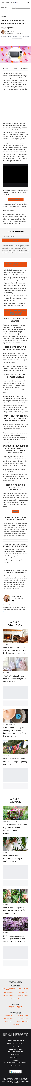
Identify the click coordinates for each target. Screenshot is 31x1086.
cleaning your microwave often (13, 217)
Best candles (15, 1024)
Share (6, 68)
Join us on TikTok (22, 992)
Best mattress (8, 1015)
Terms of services (22, 245)
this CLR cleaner (19, 303)
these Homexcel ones (18, 283)
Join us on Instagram (8, 992)
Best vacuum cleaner (23, 1015)
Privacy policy (15, 1054)
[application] (15, 173)
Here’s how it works (17, 38)
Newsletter (25, 68)
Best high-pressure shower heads (21, 8)
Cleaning (3, 16)
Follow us (16, 68)
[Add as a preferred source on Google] (15, 1071)
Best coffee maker (8, 1018)
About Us (15, 1046)
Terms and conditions (15, 1052)
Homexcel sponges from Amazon (14, 355)
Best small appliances (22, 1021)
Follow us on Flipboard (15, 998)
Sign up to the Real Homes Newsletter (8, 988)
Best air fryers (8, 1021)
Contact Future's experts (15, 1043)
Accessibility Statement (15, 1041)
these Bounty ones (20, 296)
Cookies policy (15, 1057)
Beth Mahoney (11, 31)
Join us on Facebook (23, 995)
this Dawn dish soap (11, 280)
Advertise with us (11, 1007)
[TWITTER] (13, 600)
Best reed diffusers (23, 1018)
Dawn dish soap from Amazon (13, 338)
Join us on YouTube (23, 988)
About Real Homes (19, 1007)
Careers (15, 1060)
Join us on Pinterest (8, 995)
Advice (21, 33)
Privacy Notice (23, 247)
